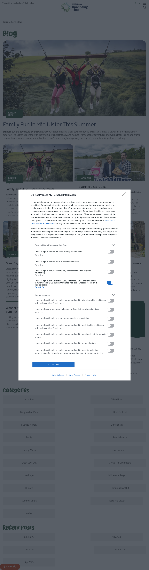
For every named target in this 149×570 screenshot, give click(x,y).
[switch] (110, 252)
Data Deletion (58, 375)
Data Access (74, 375)
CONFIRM (53, 365)
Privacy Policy (91, 375)
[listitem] (74, 245)
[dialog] (74, 285)
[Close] (125, 195)
